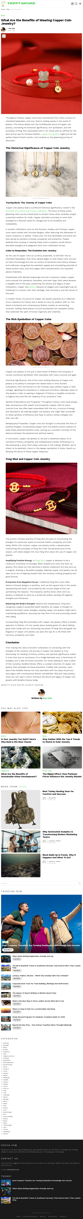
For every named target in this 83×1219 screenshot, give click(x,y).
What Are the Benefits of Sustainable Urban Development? (19, 775)
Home (5, 1086)
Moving (5, 1099)
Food (5, 1071)
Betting (5, 1045)
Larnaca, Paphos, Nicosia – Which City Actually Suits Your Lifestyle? (40, 976)
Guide (5, 1075)
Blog (45, 736)
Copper (21, 685)
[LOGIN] (72, 4)
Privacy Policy (52, 1216)
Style (3, 736)
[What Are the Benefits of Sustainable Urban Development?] (20, 757)
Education (7, 1060)
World (5, 1134)
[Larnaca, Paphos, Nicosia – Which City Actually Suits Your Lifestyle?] (6, 978)
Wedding (6, 1131)
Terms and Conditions (30, 1216)
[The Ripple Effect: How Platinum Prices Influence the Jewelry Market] (62, 757)
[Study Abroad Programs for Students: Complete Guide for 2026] (6, 1019)
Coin (14, 685)
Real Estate (7, 1112)
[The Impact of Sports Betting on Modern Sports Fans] (6, 995)
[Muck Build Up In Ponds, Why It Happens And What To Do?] (20, 865)
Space (5, 1118)
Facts (5, 1067)
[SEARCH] (76, 4)
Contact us (62, 1216)
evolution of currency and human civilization (26, 211)
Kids (4, 1090)
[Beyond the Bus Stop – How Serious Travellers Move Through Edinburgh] (6, 1027)
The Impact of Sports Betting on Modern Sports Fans (34, 993)
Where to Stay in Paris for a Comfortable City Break (33, 1009)
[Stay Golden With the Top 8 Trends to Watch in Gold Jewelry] (62, 723)
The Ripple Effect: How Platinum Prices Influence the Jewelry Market (62, 775)
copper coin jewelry (50, 134)
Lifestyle (5, 771)
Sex (4, 1114)
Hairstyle (6, 1077)
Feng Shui (40, 560)
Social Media (8, 1116)
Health (5, 1080)
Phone (5, 1108)
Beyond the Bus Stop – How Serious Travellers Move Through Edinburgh (42, 1025)
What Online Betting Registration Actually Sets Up (32, 956)
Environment (7, 1064)
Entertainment (8, 1062)
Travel (5, 942)
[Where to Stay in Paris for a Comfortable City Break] (6, 1010)
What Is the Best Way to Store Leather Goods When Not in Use (38, 1001)
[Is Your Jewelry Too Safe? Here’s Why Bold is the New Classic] (20, 723)
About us (43, 1216)
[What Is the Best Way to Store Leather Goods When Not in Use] (6, 1003)
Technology (7, 1125)
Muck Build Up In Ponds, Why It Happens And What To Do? (59, 856)
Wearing (39, 685)
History (5, 1082)
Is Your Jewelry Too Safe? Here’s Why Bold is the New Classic (18, 740)
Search (80, 884)
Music (5, 1101)
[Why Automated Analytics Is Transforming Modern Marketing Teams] (20, 841)
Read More (17, 959)
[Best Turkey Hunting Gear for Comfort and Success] (20, 809)
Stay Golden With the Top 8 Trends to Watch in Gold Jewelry (61, 740)
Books (5, 1049)
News (5, 1103)
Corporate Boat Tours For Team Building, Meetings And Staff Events (40, 984)
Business (6, 1052)
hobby (5, 1084)
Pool (5, 1110)
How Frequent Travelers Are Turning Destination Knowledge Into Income (42, 1181)
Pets (4, 1106)
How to (6, 1088)
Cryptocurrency (8, 1056)
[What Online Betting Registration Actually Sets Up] (6, 959)
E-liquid (6, 1058)
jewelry (32, 287)
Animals (6, 1043)
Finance (6, 1069)
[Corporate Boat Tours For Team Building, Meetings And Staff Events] (6, 986)
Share (4, 36)
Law (4, 1093)
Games (5, 1073)
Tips (50, 771)
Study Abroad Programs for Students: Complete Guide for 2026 (38, 1017)
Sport (5, 1121)
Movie (5, 1097)
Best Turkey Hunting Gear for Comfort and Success (58, 792)
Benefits (6, 685)
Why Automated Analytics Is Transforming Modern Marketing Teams (60, 834)
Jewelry (30, 685)
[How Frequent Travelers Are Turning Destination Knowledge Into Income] (41, 924)
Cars (4, 1054)
